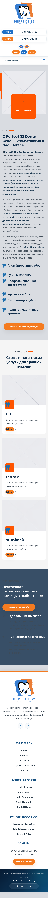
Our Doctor (24, 760)
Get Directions (24, 861)
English (16, 52)
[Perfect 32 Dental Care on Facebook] (26, 46)
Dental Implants (24, 802)
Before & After (24, 834)
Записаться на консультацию (24, 326)
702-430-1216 (29, 39)
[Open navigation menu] (43, 60)
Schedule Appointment (24, 829)
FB (27, 726)
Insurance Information (24, 824)
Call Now (9, 429)
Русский (31, 52)
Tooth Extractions (24, 797)
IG (21, 726)
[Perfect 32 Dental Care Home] (24, 14)
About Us (24, 755)
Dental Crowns (24, 792)
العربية (23, 52)
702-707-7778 (24, 886)
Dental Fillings (24, 807)
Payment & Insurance (24, 765)
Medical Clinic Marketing (24, 881)
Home (24, 750)
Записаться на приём (18, 607)
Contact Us (24, 770)
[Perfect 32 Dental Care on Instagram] (21, 46)
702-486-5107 (29, 32)
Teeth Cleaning (24, 787)
